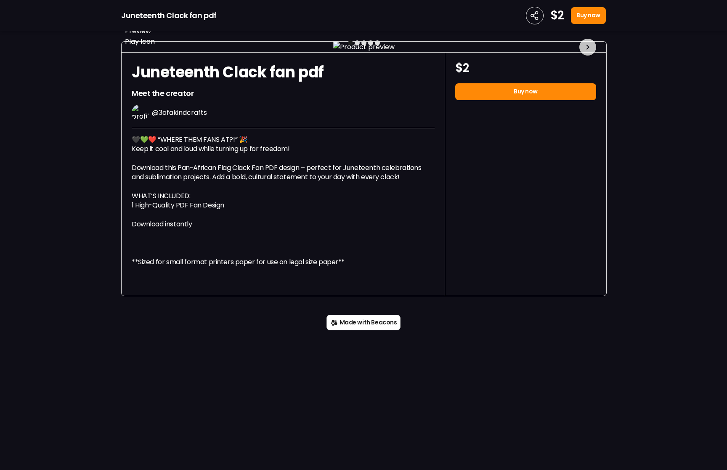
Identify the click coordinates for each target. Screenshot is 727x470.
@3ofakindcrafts (179, 112)
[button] (364, 47)
